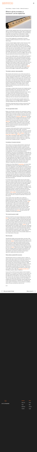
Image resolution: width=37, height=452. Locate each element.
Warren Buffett (13, 192)
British (7, 218)
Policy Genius (8, 134)
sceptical (28, 65)
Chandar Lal (26, 8)
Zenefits (12, 241)
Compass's (8, 121)
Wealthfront (19, 116)
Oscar (29, 201)
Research (14, 8)
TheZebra (19, 134)
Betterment (24, 116)
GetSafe (22, 133)
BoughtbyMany (21, 164)
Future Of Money (8, 8)
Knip (18, 133)
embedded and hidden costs (24, 268)
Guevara (24, 224)
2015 (6, 285)
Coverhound (13, 134)
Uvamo (18, 210)
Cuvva (13, 247)
